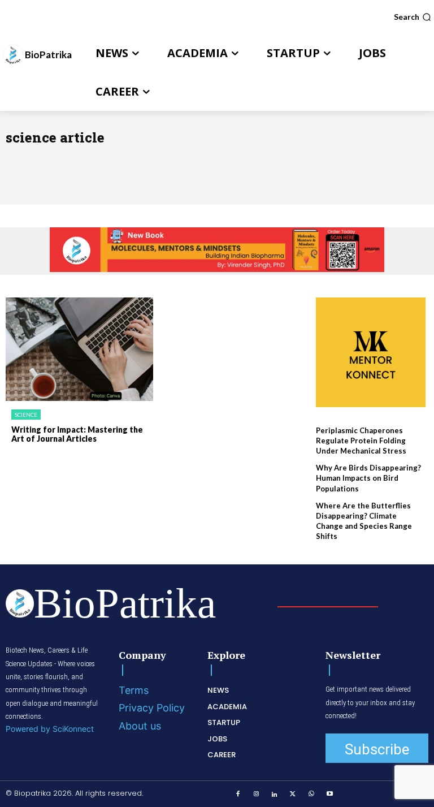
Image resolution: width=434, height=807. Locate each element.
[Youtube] (329, 794)
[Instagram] (256, 794)
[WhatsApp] (311, 794)
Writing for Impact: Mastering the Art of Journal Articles (77, 434)
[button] (412, 17)
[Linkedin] (275, 794)
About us (140, 726)
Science (26, 414)
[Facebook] (238, 794)
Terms (134, 690)
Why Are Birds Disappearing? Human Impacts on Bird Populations (368, 478)
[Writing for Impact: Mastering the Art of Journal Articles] (79, 349)
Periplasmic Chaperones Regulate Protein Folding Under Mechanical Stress (361, 440)
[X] (293, 794)
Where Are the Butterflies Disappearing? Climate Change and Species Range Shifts (364, 521)
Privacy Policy (152, 708)
